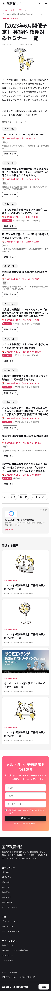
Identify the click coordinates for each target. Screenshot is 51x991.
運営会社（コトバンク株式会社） (16, 950)
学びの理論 (7, 877)
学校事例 (6, 882)
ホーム (4, 10)
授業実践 (6, 872)
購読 (44, 986)
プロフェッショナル (10, 921)
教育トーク (7, 897)
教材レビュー (7, 926)
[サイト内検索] (39, 3)
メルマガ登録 (7, 960)
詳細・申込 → (10, 153)
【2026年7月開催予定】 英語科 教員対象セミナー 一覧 (25, 734)
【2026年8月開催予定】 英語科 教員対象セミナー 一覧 (25, 636)
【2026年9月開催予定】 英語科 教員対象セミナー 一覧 (25, 587)
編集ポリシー (7, 945)
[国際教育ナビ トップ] (11, 3)
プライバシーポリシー (10, 977)
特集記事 (6, 892)
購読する (25, 818)
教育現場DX (7, 902)
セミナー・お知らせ (16, 10)
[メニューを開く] (46, 3)
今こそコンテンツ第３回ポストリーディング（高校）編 (24, 685)
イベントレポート (9, 907)
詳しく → (9, 529)
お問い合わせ (7, 955)
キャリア (6, 887)
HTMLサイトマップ (27, 977)
